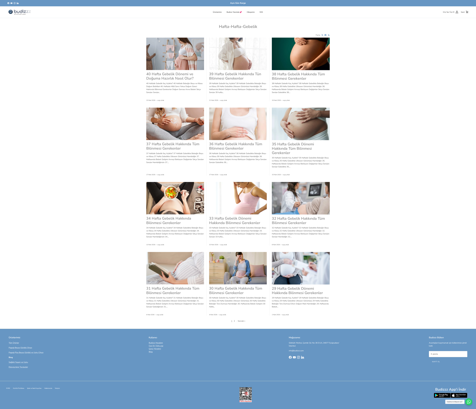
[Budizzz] (19, 12)
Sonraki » (241, 321)
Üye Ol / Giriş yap (156, 346)
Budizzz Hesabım (156, 343)
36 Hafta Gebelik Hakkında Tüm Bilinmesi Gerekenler (235, 146)
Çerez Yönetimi (155, 349)
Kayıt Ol (436, 362)
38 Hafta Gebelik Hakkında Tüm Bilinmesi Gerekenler (298, 76)
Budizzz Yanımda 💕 (234, 12)
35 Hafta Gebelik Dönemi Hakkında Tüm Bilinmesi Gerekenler (293, 148)
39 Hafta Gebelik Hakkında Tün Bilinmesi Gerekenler (235, 76)
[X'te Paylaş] (322, 35)
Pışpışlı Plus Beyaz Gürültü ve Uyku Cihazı (26, 352)
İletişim (57, 388)
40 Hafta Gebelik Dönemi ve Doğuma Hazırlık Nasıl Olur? (169, 76)
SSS (261, 12)
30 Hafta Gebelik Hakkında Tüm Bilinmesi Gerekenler (235, 290)
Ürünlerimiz (217, 12)
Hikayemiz (251, 12)
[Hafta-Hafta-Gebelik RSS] (329, 35)
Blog (151, 352)
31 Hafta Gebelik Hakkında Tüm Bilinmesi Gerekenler (172, 290)
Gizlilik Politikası (18, 388)
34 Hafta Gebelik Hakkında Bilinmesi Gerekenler (168, 220)
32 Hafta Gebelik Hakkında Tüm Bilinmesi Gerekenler (298, 220)
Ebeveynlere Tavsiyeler (18, 367)
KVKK (8, 388)
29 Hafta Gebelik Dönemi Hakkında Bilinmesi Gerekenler (297, 290)
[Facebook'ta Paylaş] (325, 35)
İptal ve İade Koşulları (34, 388)
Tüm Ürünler (14, 343)
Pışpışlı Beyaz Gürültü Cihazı (20, 347)
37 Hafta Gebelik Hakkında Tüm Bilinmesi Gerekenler (172, 146)
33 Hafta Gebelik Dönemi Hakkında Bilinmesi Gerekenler (234, 220)
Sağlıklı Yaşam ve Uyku (18, 362)
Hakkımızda (48, 388)
